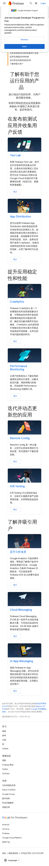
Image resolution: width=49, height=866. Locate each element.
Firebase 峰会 (8, 765)
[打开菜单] (4, 3)
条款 (4, 853)
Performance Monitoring (18, 367)
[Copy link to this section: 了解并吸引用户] (16, 529)
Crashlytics (17, 301)
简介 (15, 191)
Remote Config (20, 438)
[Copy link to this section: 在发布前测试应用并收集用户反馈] (26, 132)
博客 (4, 760)
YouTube (5, 773)
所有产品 (6, 842)
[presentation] (24, 81)
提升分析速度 (18, 552)
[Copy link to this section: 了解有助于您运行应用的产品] (27, 87)
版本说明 (6, 798)
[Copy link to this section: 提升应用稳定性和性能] (31, 278)
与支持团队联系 (9, 785)
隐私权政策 (13, 853)
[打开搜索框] (31, 3)
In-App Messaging (21, 661)
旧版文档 (6, 807)
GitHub (5, 748)
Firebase (5, 833)
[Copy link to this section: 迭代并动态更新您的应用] (36, 415)
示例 (4, 740)
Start (24, 46)
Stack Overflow (9, 789)
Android (5, 824)
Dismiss (24, 39)
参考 (4, 735)
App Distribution (20, 216)
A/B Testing (17, 486)
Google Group (8, 794)
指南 (4, 731)
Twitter (5, 769)
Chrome (5, 829)
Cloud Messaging (21, 609)
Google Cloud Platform (12, 837)
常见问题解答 (8, 803)
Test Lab (15, 155)
